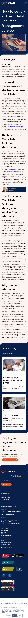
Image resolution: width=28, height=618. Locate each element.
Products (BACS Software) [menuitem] (8, 506)
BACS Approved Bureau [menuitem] (7, 521)
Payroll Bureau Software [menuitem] (7, 514)
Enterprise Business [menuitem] (6, 535)
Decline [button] (20, 615)
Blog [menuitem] (2, 546)
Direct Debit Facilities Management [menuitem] (10, 523)
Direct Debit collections (13, 171)
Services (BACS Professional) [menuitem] (9, 520)
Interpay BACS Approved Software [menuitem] (10, 508)
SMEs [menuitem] (2, 533)
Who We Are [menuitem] (4, 496)
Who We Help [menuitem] (4, 530)
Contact (5, 484)
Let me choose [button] (8, 615)
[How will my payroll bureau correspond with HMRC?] (14, 365)
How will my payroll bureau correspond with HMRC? (13, 380)
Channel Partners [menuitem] (6, 537)
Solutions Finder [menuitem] (5, 525)
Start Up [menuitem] (3, 532)
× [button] (25, 601)
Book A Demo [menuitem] (4, 513)
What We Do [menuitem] (4, 501)
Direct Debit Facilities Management (12, 73)
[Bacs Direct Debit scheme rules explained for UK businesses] (14, 403)
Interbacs (11, 127)
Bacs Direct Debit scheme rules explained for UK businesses (13, 418)
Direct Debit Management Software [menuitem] (11, 511)
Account (5, 480)
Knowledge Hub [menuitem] (5, 544)
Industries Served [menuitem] (6, 542)
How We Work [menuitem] (5, 499)
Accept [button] (14, 615)
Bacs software (20, 293)
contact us (20, 337)
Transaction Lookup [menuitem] (6, 547)
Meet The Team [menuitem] (5, 497)
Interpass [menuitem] (3, 509)
